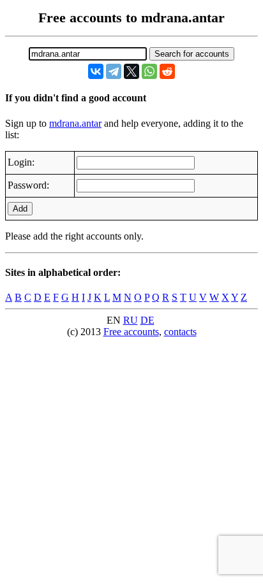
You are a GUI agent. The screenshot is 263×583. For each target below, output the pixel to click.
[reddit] (167, 71)
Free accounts (131, 331)
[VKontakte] (95, 71)
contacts (180, 331)
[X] (131, 71)
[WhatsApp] (149, 71)
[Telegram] (113, 71)
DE (147, 320)
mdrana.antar (75, 123)
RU (130, 320)
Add (20, 208)
